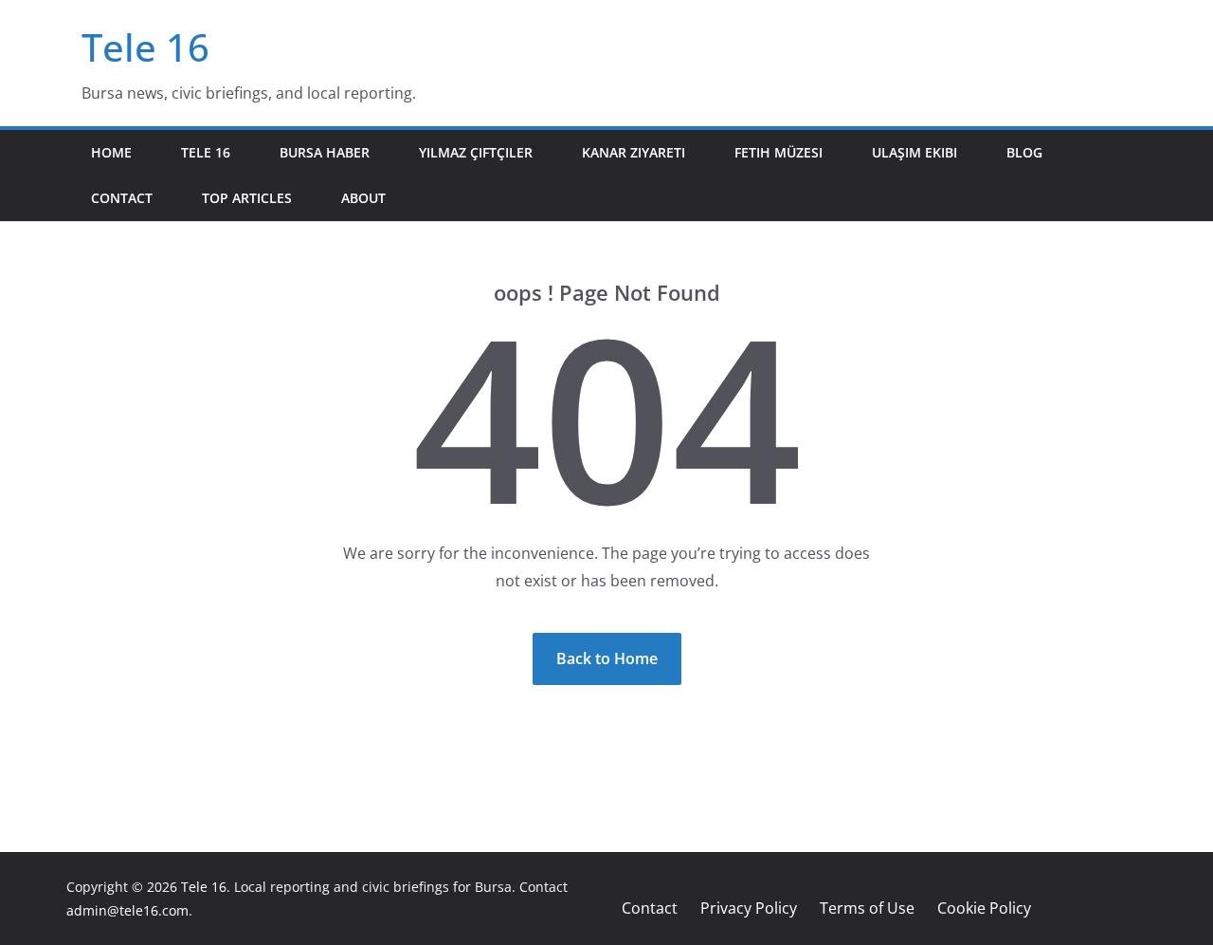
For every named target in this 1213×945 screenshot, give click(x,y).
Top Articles (247, 198)
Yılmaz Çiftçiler (476, 152)
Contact (122, 198)
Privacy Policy (748, 908)
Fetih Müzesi (778, 152)
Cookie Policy (984, 908)
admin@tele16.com (127, 910)
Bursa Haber (325, 152)
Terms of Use (867, 908)
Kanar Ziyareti (633, 152)
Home (111, 152)
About (363, 198)
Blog (1024, 152)
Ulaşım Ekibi (914, 152)
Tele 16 (145, 47)
